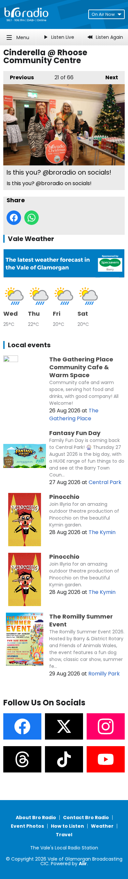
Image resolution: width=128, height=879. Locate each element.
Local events (29, 345)
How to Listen (67, 826)
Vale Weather (31, 238)
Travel (64, 834)
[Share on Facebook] (14, 217)
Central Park (105, 482)
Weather (102, 826)
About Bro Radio (36, 817)
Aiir (83, 863)
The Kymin (102, 532)
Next (108, 77)
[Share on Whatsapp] (31, 217)
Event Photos (27, 826)
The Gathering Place (73, 414)
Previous (18, 77)
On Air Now (103, 14)
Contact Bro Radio (86, 817)
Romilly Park (104, 673)
